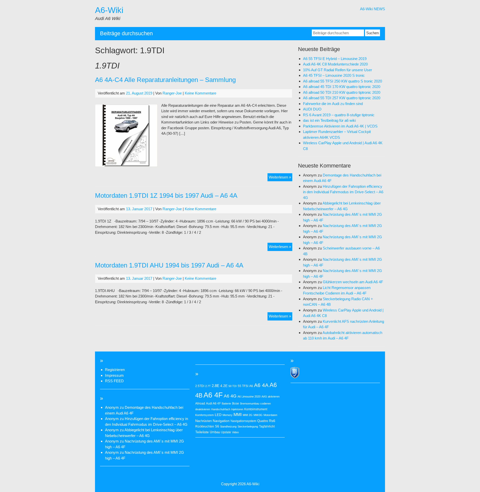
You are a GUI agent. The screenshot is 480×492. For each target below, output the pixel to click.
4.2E (224, 386)
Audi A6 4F (213, 403)
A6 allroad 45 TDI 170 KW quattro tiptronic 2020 (341, 86)
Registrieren (115, 370)
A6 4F (213, 395)
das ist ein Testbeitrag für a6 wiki (329, 120)
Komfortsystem (204, 415)
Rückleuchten (204, 426)
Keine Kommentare (200, 93)
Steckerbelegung (248, 426)
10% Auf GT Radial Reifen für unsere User (337, 70)
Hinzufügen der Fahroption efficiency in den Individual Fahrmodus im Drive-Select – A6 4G (343, 192)
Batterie (226, 403)
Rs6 (272, 421)
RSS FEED (114, 381)
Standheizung (228, 426)
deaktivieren (202, 409)
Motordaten (270, 415)
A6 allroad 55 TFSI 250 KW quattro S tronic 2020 (342, 81)
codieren (265, 403)
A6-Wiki (109, 10)
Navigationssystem (243, 421)
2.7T (208, 386)
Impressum (114, 375)
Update (226, 432)
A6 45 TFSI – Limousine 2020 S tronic (334, 75)
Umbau (215, 432)
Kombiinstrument (255, 409)
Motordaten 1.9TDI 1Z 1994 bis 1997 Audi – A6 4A (166, 195)
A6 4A (261, 385)
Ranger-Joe (172, 93)
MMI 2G (247, 415)
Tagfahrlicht (267, 426)
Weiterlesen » (280, 178)
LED (218, 415)
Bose (235, 403)
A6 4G (230, 396)
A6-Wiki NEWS (372, 9)
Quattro (262, 421)
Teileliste (202, 432)
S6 (217, 426)
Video (235, 432)
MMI (238, 414)
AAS (264, 396)
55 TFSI (243, 386)
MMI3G (258, 415)
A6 (251, 386)
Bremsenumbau (249, 403)
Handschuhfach (220, 409)
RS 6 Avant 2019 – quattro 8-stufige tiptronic (338, 115)
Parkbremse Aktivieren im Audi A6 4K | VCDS (340, 126)
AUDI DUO (312, 109)
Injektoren (237, 409)
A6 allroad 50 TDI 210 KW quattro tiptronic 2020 (341, 92)
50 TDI (232, 386)
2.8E (215, 386)
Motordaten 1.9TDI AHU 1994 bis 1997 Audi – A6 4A (169, 265)
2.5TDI (199, 386)
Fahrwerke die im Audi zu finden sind (333, 104)
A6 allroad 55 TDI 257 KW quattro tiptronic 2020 (341, 98)
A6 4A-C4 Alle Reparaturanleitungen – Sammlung (165, 80)
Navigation (221, 421)
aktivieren (274, 396)
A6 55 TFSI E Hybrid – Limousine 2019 (334, 58)
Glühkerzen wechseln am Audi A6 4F (353, 282)
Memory (227, 415)
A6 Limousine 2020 (249, 396)
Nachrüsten (203, 421)
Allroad (200, 403)
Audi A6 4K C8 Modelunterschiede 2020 (335, 64)
